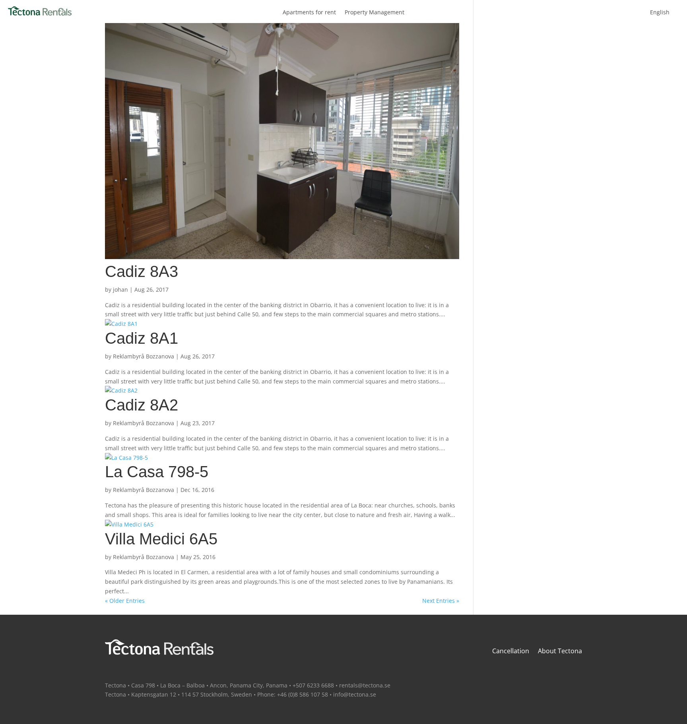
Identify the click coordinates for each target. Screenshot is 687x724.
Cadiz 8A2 (141, 405)
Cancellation (510, 651)
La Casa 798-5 (156, 471)
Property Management (374, 13)
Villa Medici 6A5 (161, 539)
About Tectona (560, 651)
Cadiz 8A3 (141, 271)
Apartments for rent (309, 13)
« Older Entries (125, 600)
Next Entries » (440, 600)
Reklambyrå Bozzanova (143, 356)
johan (120, 289)
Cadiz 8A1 (141, 338)
